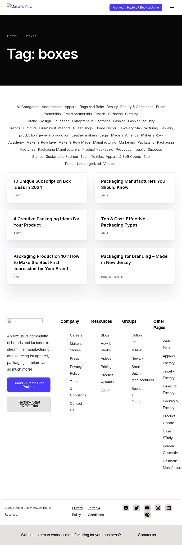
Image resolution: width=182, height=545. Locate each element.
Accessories (52, 106)
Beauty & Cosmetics (137, 106)
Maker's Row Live (41, 142)
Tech (84, 156)
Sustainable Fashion (62, 156)
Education (61, 121)
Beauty (112, 106)
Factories (103, 121)
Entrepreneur (82, 121)
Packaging (146, 142)
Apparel (71, 106)
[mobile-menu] (171, 7)
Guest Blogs (83, 128)
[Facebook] (126, 507)
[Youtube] (147, 507)
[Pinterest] (147, 514)
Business (115, 114)
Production (124, 149)
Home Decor (105, 128)
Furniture (30, 128)
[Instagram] (158, 507)
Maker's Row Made (74, 142)
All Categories (28, 106)
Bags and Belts (92, 106)
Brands (100, 114)
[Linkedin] (168, 507)
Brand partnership (77, 114)
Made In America (125, 135)
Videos (109, 163)
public (141, 149)
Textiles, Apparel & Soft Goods (116, 156)
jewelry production (54, 135)
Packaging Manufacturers (59, 149)
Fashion (119, 121)
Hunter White (112, 276)
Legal (104, 135)
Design (45, 121)
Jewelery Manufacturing (138, 128)
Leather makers (84, 135)
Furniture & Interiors (55, 128)
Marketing (127, 142)
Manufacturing (104, 142)
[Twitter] (136, 507)
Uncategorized (89, 163)
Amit (17, 195)
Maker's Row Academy (32, 258)
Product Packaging (97, 149)
